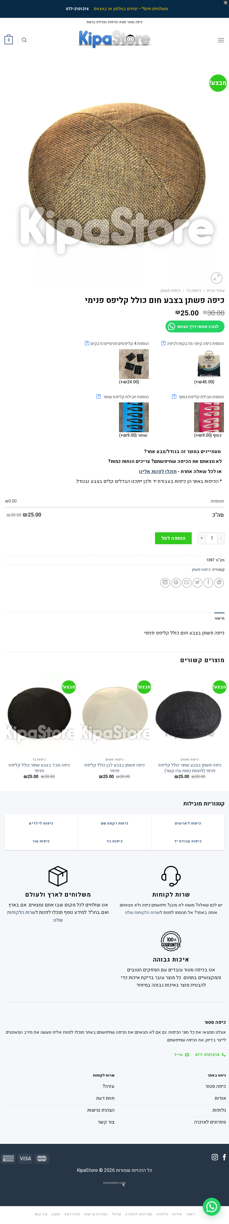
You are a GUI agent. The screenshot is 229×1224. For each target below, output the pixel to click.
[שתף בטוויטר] (197, 583)
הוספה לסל (173, 538)
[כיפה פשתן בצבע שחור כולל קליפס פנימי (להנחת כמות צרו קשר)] (190, 713)
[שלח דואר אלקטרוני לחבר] (187, 583)
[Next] (4, 730)
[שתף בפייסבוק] (208, 583)
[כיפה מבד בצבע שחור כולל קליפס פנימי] (39, 713)
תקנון (56, 1214)
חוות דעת (72, 1214)
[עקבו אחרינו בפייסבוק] (224, 1157)
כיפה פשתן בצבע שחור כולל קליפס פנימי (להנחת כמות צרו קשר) (189, 768)
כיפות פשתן (170, 291)
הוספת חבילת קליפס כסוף (198, 397)
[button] (212, 1207)
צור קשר (41, 1214)
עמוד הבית (216, 291)
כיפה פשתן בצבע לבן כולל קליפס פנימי (114, 768)
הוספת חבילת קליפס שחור (123, 397)
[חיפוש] (24, 40)
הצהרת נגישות (96, 1214)
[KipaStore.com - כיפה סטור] (114, 40)
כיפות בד (193, 291)
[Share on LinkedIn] (165, 583)
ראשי (190, 1214)
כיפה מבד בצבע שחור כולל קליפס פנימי (39, 768)
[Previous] (224, 730)
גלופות (162, 1214)
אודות (177, 1214)
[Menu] (221, 40)
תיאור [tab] (219, 618)
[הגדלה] (216, 278)
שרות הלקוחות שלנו (142, 912)
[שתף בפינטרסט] (176, 583)
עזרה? (116, 1214)
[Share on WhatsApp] (219, 583)
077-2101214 (77, 9)
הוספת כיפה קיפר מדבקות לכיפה (193, 343)
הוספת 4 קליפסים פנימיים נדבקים (117, 343)
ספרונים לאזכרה (139, 1214)
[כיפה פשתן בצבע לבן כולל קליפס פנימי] (114, 713)
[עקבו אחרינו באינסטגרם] (215, 1157)
